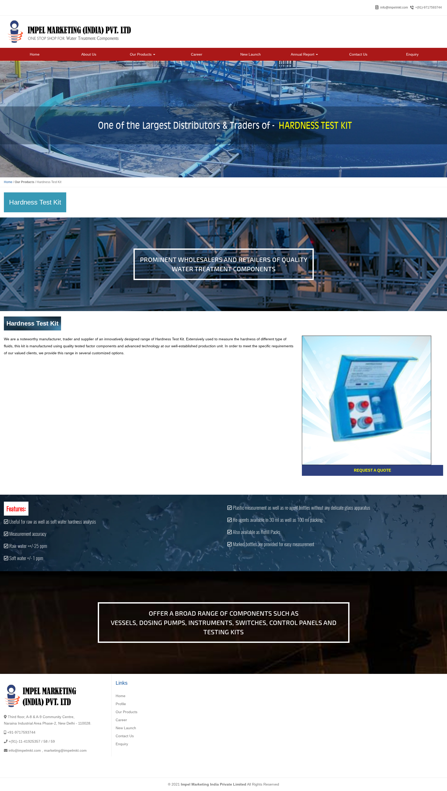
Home (35, 54)
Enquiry (412, 54)
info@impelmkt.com (394, 7)
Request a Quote (372, 470)
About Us (88, 54)
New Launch (250, 54)
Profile (121, 704)
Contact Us (358, 54)
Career (196, 54)
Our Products (141, 54)
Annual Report (303, 54)
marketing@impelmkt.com (65, 750)
